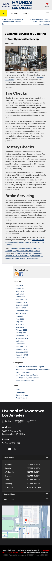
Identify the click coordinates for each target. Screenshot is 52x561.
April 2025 (19, 324)
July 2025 (19, 316)
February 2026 (21, 300)
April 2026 (20, 294)
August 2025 (21, 313)
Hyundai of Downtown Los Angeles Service (22, 256)
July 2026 (19, 286)
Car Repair (14, 248)
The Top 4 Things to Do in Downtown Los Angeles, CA (12, 21)
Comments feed (22, 395)
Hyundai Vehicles (22, 372)
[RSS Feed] (16, 274)
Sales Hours (9, 457)
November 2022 (22, 355)
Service (26, 13)
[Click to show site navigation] (48, 13)
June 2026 (20, 288)
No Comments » (33, 258)
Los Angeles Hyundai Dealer (27, 375)
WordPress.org (21, 398)
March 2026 (20, 297)
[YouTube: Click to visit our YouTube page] (10, 449)
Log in (18, 390)
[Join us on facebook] (21, 274)
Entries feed (20, 392)
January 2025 (21, 333)
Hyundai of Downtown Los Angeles (27, 253)
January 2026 (21, 302)
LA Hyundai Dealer (20, 251)
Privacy (34, 550)
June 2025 (20, 319)
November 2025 (22, 305)
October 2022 (21, 358)
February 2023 (21, 347)
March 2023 (20, 344)
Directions (13, 13)
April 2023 (19, 341)
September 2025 (22, 311)
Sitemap (28, 550)
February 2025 (21, 330)
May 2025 (19, 322)
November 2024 (22, 338)
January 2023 (21, 349)
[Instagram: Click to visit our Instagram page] (15, 449)
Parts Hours (8, 499)
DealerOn (21, 550)
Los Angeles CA (34, 251)
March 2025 (20, 327)
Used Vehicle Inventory (25, 381)
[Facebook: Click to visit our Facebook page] (4, 449)
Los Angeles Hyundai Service (27, 378)
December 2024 (22, 336)
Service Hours (9, 494)
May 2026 (20, 291)
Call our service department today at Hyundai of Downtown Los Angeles (24, 242)
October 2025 (21, 308)
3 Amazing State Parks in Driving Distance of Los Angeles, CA (40, 21)
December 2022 (22, 352)
